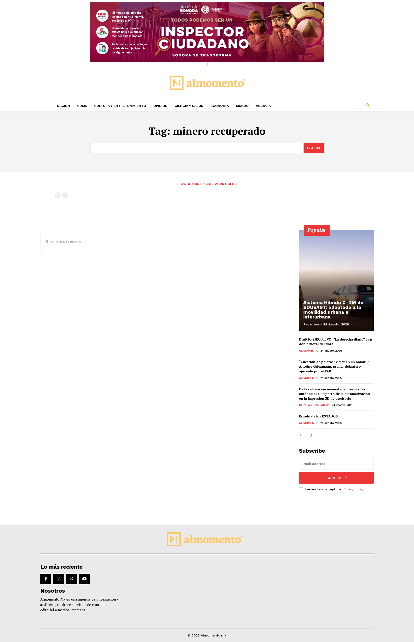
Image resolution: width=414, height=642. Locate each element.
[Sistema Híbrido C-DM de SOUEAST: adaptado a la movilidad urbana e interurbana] (336, 280)
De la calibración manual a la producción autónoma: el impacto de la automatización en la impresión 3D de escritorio (334, 394)
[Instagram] (58, 579)
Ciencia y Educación (314, 405)
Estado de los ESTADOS (318, 416)
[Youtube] (84, 579)
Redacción (311, 324)
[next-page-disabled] (65, 195)
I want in (334, 478)
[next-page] (310, 435)
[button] (336, 105)
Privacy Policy (353, 489)
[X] (71, 579)
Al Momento (308, 350)
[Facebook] (45, 579)
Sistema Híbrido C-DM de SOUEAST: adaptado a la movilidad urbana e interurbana (333, 310)
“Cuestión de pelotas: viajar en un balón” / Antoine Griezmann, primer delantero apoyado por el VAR (334, 366)
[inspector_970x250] (207, 32)
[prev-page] (58, 195)
